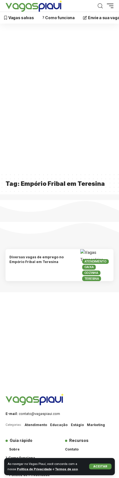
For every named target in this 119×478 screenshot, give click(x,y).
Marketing (96, 425)
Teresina (91, 279)
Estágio (77, 425)
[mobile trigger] (108, 6)
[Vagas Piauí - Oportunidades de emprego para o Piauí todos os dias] (34, 6)
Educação (59, 425)
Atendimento (95, 261)
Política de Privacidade (34, 469)
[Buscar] (100, 6)
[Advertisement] (59, 101)
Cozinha (91, 273)
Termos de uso (66, 469)
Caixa (89, 267)
